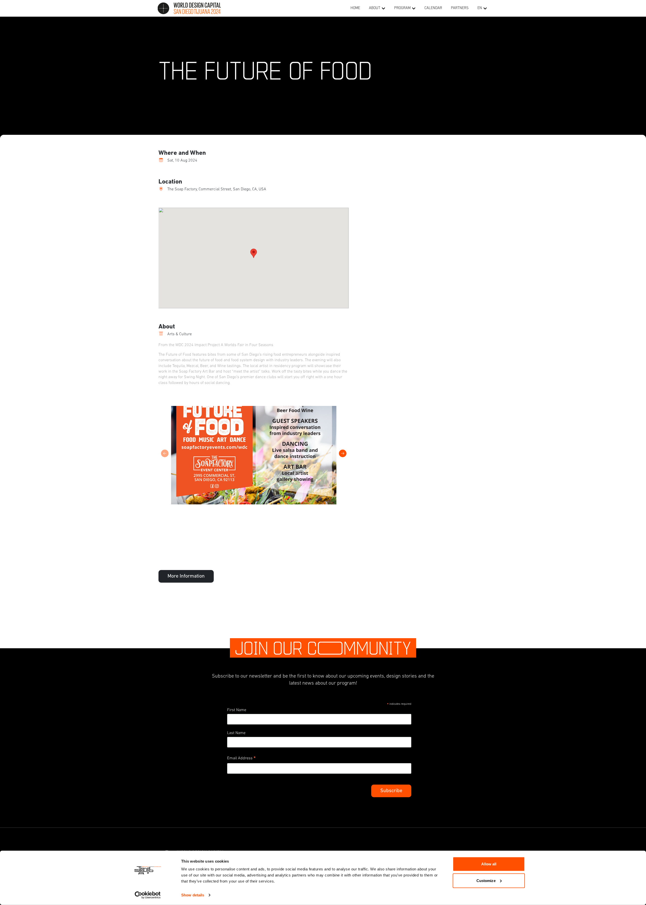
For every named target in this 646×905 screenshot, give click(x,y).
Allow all (489, 864)
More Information (186, 576)
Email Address (241, 759)
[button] (383, 8)
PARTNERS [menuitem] (460, 8)
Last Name (236, 733)
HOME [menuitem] (355, 8)
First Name (236, 710)
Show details (192, 895)
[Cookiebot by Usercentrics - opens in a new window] (148, 895)
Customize (486, 880)
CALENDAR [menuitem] (433, 8)
